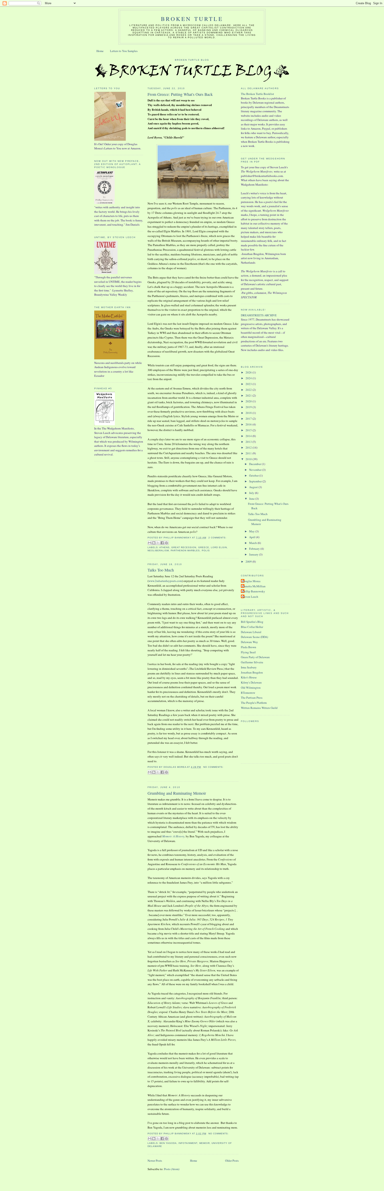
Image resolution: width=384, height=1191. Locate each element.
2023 (249, 384)
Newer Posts (155, 1161)
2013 (249, 442)
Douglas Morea (251, 581)
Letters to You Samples (124, 51)
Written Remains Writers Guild (259, 708)
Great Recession (183, 547)
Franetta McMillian (254, 586)
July (252, 493)
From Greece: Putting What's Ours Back (180, 94)
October (254, 475)
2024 (249, 378)
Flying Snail (248, 652)
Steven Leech (250, 597)
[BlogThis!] (154, 543)
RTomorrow (248, 693)
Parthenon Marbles (185, 550)
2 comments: (217, 537)
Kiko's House (249, 677)
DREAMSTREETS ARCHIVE (259, 315)
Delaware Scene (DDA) (254, 637)
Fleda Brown (248, 647)
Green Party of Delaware (255, 657)
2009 (249, 561)
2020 (249, 401)
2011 (249, 453)
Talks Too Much (161, 570)
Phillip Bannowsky (253, 591)
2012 (249, 447)
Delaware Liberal (251, 632)
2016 (249, 424)
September (255, 481)
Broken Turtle (192, 18)
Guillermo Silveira (252, 662)
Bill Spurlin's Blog (252, 622)
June (252, 499)
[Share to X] (158, 543)
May (252, 531)
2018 (249, 413)
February (254, 549)
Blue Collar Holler (252, 627)
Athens (164, 547)
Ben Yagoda (168, 1143)
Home (100, 51)
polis (206, 550)
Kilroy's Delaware (251, 682)
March (253, 543)
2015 (249, 430)
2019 (249, 407)
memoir (204, 1143)
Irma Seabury (249, 667)
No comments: (213, 767)
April (252, 537)
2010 (249, 459)
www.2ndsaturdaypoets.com (165, 581)
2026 (249, 372)
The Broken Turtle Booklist (257, 94)
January (254, 554)
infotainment (187, 1143)
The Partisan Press (251, 698)
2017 (249, 419)
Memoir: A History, (173, 836)
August (253, 487)
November (255, 470)
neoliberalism (158, 550)
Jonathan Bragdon (252, 672)
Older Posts (232, 1161)
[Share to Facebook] (162, 543)
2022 (249, 390)
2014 (249, 436)
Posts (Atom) (171, 1169)
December (255, 464)
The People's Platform (254, 703)
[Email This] (149, 543)
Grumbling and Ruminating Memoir (177, 793)
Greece (203, 547)
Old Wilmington (251, 688)
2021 (249, 395)
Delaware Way (249, 642)
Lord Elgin (219, 547)
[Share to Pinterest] (166, 543)
